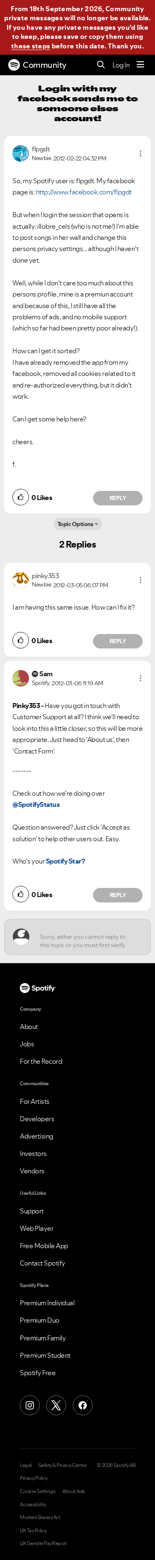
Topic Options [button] (75, 524)
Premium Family (43, 1337)
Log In (120, 64)
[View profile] (20, 152)
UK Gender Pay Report (43, 1543)
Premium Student (45, 1355)
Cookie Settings (38, 1491)
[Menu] (140, 65)
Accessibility (33, 1504)
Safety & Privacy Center (62, 1465)
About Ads (73, 1491)
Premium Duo (40, 1320)
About (29, 1026)
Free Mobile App (44, 1245)
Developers (37, 1118)
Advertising (36, 1136)
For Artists (35, 1101)
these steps (30, 45)
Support (32, 1210)
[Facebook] (83, 1405)
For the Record (41, 1061)
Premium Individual (47, 1302)
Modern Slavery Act (40, 1517)
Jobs (27, 1043)
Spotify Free (37, 1372)
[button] (140, 153)
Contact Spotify (42, 1263)
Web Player (36, 1228)
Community (45, 65)
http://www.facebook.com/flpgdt (84, 191)
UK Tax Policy (33, 1530)
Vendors (32, 1170)
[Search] (101, 65)
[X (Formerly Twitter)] (56, 1405)
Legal (26, 1465)
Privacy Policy (33, 1478)
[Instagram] (30, 1405)
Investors (33, 1153)
